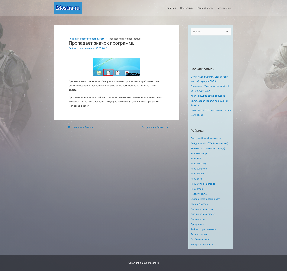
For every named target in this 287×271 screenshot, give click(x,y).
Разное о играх (199, 234)
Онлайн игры (198, 219)
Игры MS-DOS (198, 163)
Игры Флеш (197, 188)
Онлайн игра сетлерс (202, 209)
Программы (197, 224)
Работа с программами (81, 48)
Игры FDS (196, 158)
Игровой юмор (199, 153)
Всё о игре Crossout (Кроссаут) (208, 148)
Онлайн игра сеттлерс (203, 214)
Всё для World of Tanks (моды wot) (209, 143)
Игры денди (197, 173)
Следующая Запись (155, 127)
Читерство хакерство (202, 244)
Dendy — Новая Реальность (206, 138)
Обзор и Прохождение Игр (205, 198)
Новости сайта (199, 193)
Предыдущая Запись (79, 127)
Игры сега (196, 178)
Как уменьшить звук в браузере (208, 95)
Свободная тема (200, 239)
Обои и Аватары (199, 204)
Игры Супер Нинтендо (203, 183)
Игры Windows (199, 168)
